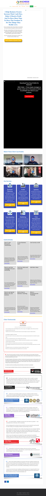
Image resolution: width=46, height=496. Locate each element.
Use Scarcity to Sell (35, 242)
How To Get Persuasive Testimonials (7, 244)
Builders (31, 6)
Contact (35, 6)
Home (10, 6)
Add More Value (34, 267)
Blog (19, 6)
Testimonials (23, 6)
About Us (27, 6)
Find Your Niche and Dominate (23, 268)
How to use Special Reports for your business (9, 293)
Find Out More (6, 263)
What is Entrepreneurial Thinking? (34, 293)
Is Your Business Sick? (22, 243)
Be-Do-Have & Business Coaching (22, 292)
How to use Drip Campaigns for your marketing (9, 269)
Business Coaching (15, 6)
